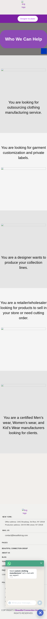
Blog (4, 557)
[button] (12, 18)
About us (6, 553)
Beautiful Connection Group (15, 548)
